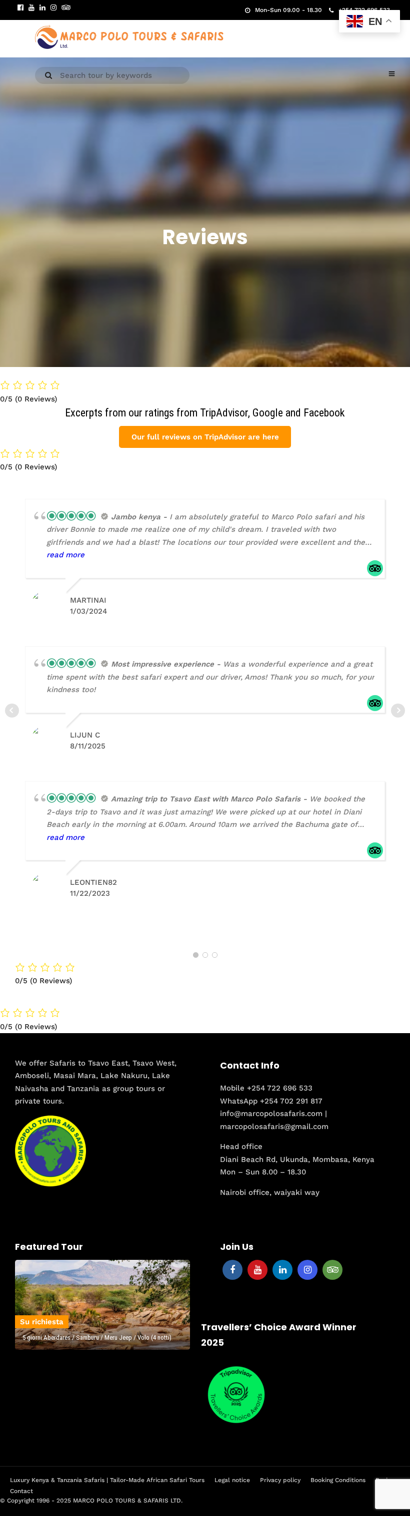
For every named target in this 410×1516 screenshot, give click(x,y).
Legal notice (232, 1480)
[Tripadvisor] (66, 7)
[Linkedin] (43, 7)
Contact (21, 1491)
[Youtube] (31, 7)
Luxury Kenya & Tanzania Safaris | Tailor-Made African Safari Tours (107, 1480)
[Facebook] (232, 1270)
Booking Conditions (338, 1480)
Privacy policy (280, 1480)
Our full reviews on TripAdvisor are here (205, 436)
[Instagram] (53, 7)
